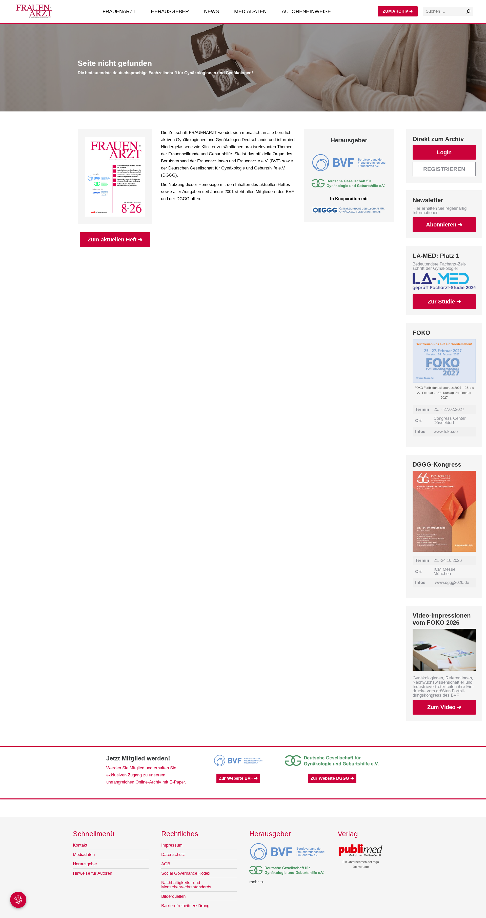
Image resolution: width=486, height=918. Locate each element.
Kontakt (80, 845)
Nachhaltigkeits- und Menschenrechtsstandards (186, 885)
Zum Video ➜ (444, 707)
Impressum (172, 845)
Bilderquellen (173, 896)
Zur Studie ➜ (444, 301)
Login (444, 152)
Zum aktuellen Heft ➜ (115, 239)
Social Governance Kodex (185, 873)
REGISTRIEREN (444, 169)
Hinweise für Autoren (92, 873)
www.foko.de (446, 431)
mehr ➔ (256, 881)
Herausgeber (85, 864)
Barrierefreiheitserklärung (185, 906)
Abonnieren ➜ (444, 224)
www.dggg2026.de (452, 582)
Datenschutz (173, 854)
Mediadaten (84, 854)
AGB (165, 864)
